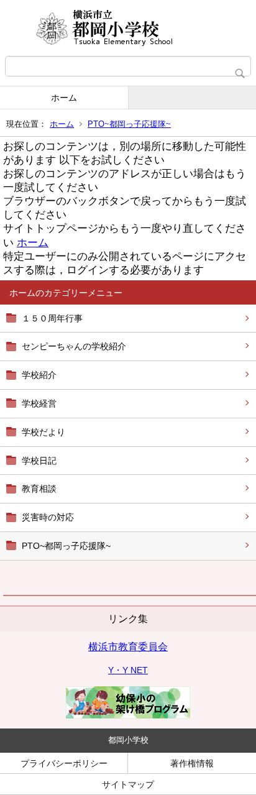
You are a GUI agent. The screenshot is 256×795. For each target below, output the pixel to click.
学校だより (43, 432)
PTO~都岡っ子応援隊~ (129, 124)
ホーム (64, 98)
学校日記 (39, 461)
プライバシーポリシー (64, 763)
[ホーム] (128, 28)
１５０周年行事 (52, 318)
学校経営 (39, 403)
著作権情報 (192, 763)
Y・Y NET (128, 670)
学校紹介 (39, 375)
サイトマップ (128, 784)
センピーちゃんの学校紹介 (74, 346)
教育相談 (39, 489)
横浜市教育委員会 (128, 646)
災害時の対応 (48, 517)
